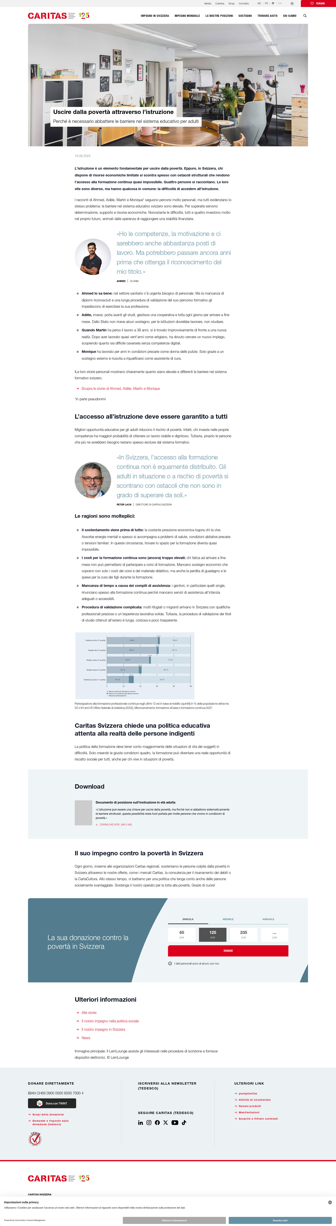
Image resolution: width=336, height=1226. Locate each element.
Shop (232, 3)
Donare (320, 3)
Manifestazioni (249, 1113)
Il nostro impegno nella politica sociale (110, 1021)
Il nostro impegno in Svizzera (103, 1029)
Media (207, 3)
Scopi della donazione (48, 1115)
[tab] (188, 921)
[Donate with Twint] (52, 1103)
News (86, 1038)
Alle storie (89, 1013)
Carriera (219, 3)
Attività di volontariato (255, 1100)
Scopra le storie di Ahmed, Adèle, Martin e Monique (121, 388)
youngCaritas (248, 1094)
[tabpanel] (228, 942)
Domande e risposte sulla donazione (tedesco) (51, 1123)
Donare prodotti (250, 1106)
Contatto (244, 3)
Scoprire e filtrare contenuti (258, 1119)
